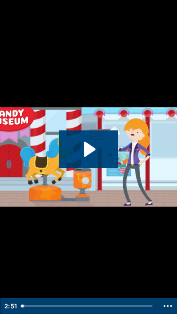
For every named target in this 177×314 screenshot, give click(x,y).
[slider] (88, 306)
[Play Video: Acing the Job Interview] (88, 149)
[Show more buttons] (167, 306)
